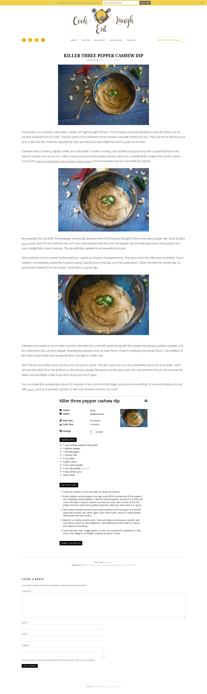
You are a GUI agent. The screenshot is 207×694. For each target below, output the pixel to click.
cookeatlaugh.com (102, 686)
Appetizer (85, 565)
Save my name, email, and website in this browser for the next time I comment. (58, 660)
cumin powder (76, 465)
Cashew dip (94, 565)
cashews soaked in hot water (83, 445)
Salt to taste (69, 475)
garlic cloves (71, 461)
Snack (93, 410)
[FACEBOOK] (36, 42)
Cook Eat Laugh (103, 20)
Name (25, 622)
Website (25, 645)
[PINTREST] (30, 42)
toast (30, 389)
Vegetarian (131, 565)
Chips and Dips (105, 565)
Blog (105, 562)
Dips (113, 565)
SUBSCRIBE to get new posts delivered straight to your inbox (78, 3)
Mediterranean (97, 414)
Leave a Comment (114, 60)
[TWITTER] (43, 42)
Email (25, 634)
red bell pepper (72, 451)
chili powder (75, 468)
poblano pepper (72, 448)
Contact (117, 686)
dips (24, 243)
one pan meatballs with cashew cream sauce (64, 161)
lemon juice (76, 471)
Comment (27, 591)
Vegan (124, 565)
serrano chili (71, 455)
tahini (72, 458)
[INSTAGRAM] (24, 42)
